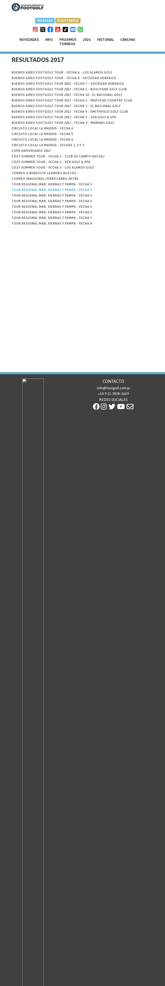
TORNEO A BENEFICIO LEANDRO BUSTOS (44, 173)
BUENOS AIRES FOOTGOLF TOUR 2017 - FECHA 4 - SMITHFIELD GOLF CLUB (70, 111)
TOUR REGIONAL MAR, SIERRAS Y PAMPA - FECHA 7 (52, 218)
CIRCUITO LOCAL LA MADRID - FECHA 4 (42, 128)
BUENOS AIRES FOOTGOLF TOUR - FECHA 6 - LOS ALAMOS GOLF (62, 72)
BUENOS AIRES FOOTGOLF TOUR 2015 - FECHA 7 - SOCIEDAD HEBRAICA (68, 83)
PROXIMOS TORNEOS (67, 42)
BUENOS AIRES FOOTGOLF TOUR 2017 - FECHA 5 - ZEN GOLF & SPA (64, 117)
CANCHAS (127, 40)
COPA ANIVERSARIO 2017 (31, 151)
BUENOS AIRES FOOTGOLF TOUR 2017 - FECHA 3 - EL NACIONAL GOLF (66, 106)
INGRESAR (45, 20)
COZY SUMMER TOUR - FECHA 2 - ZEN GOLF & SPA (51, 162)
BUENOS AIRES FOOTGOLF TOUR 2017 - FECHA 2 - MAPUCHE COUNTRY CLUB (72, 100)
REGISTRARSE (68, 20)
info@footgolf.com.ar (113, 388)
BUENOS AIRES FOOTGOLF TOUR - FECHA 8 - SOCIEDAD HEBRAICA (64, 78)
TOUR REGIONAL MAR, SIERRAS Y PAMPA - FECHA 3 (52, 195)
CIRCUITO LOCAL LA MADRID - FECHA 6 (42, 139)
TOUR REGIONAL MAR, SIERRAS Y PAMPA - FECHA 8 (52, 223)
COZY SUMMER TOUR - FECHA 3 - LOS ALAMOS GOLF (53, 167)
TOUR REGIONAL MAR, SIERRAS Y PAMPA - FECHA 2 (52, 190)
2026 (87, 40)
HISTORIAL (105, 40)
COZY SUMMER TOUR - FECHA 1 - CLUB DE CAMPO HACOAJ (58, 156)
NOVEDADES (29, 40)
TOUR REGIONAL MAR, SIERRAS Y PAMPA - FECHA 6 (52, 212)
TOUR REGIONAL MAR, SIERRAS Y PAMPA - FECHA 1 (52, 184)
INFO (49, 40)
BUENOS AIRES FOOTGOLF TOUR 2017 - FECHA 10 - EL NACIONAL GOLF (67, 95)
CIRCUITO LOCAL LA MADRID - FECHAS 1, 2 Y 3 (48, 145)
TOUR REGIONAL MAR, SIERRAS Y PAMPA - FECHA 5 (52, 206)
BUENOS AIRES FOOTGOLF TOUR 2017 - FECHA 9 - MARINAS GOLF (63, 123)
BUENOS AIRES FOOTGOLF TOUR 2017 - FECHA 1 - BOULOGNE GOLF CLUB (69, 89)
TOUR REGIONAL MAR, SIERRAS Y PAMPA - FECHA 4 (52, 201)
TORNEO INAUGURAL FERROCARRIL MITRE (45, 178)
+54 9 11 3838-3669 (113, 394)
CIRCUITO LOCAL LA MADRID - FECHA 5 (42, 134)
